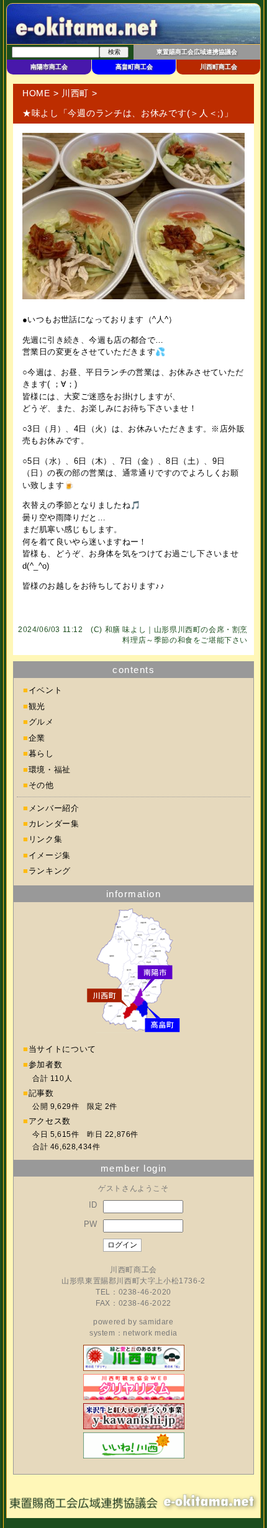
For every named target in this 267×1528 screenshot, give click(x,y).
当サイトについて (62, 1049)
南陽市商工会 (49, 66)
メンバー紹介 (54, 808)
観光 (37, 706)
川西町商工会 (218, 66)
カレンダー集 (54, 823)
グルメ (41, 721)
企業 (37, 738)
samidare (156, 1322)
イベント (46, 690)
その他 (41, 785)
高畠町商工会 (134, 66)
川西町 (75, 93)
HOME (36, 93)
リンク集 (46, 839)
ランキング (50, 870)
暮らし (41, 753)
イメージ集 (50, 855)
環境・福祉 (50, 769)
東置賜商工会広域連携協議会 (196, 51)
